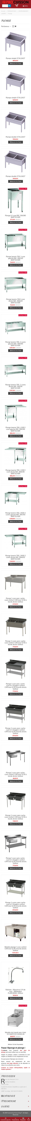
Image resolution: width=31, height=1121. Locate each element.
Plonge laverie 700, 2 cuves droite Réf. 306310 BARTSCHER (15, 386)
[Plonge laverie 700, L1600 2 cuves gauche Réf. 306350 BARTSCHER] (15, 498)
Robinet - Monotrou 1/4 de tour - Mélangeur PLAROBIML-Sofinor (15, 991)
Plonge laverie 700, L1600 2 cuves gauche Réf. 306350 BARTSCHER (15, 514)
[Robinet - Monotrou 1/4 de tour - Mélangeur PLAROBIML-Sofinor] (15, 975)
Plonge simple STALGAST (15, 58)
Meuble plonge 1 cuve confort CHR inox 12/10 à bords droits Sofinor (16, 948)
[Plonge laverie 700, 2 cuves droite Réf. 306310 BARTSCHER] (15, 370)
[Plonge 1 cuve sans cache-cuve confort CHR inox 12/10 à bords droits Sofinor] (15, 758)
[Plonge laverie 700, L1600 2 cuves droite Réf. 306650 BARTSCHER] (15, 541)
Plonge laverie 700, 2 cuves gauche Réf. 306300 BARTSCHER (15, 343)
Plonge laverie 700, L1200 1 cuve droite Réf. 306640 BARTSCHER (15, 471)
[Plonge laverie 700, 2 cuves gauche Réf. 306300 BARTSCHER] (15, 327)
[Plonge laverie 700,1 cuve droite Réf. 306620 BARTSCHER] (15, 284)
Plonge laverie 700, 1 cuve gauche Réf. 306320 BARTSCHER (15, 258)
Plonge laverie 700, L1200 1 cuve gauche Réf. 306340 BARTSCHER (15, 429)
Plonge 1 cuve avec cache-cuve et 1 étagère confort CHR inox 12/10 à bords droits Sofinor (15, 686)
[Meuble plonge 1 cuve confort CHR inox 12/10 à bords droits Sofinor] (15, 932)
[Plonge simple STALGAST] (15, 44)
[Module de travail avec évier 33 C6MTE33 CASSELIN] (15, 1018)
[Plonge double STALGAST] (15, 122)
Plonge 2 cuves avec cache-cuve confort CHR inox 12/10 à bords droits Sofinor (16, 642)
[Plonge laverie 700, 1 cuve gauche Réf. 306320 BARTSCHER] (15, 242)
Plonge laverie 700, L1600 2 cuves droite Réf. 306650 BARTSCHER (15, 557)
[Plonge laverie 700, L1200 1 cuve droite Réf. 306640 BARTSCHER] (15, 455)
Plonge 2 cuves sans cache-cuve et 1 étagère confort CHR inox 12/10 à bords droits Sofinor (15, 905)
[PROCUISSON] (15, 2)
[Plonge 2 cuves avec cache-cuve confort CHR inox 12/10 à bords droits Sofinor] (15, 626)
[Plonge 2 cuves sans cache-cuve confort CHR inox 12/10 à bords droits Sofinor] (15, 801)
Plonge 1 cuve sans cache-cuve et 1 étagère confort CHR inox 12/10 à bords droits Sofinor (15, 860)
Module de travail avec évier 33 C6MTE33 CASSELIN (15, 1033)
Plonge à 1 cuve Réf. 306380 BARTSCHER (15, 216)
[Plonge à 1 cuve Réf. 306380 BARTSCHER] (15, 201)
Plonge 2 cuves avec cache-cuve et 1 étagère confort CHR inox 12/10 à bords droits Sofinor (15, 730)
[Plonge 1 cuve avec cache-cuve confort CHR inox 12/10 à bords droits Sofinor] (15, 584)
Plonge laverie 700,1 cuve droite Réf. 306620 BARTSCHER (15, 301)
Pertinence (5, 26)
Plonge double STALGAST (15, 137)
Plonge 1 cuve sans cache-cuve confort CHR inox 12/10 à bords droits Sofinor (16, 774)
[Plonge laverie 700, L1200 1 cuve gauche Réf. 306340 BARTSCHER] (15, 413)
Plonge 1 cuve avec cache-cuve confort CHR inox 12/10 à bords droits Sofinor (16, 600)
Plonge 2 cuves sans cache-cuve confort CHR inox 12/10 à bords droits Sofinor (16, 817)
